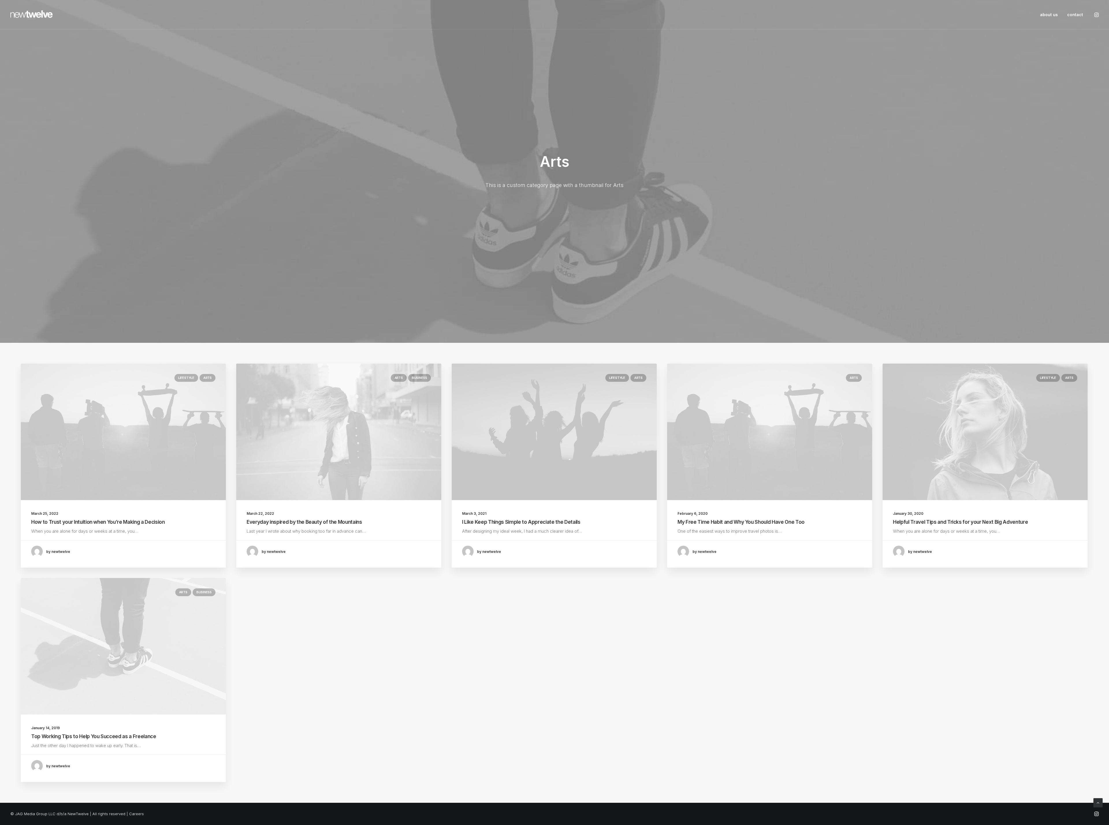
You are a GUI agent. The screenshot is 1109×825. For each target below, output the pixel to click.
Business (419, 378)
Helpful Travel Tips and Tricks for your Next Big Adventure (960, 522)
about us (1049, 14)
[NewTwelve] (31, 14)
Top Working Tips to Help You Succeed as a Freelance (93, 736)
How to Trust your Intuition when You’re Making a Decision (98, 522)
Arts (207, 378)
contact (1075, 14)
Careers (136, 813)
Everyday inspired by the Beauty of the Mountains (304, 522)
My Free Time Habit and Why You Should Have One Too (741, 522)
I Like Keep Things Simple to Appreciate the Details (521, 522)
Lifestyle (186, 378)
